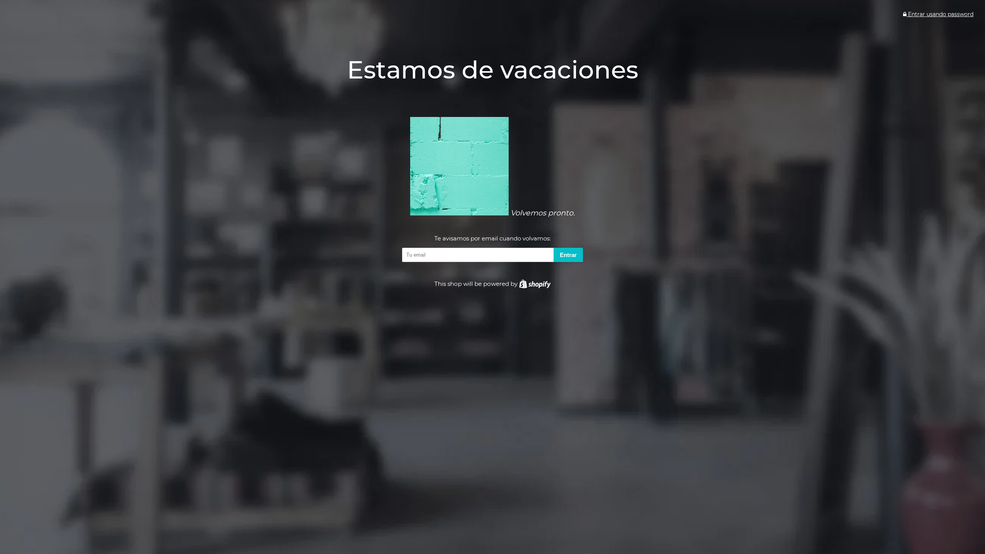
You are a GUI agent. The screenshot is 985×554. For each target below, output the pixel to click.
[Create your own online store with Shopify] (535, 283)
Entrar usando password (940, 14)
